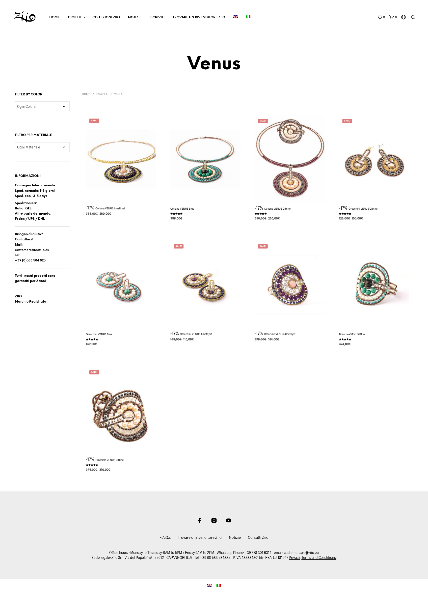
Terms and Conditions (318, 558)
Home (54, 17)
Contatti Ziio (258, 537)
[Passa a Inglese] (235, 17)
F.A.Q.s (165, 537)
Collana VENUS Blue (182, 208)
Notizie (134, 17)
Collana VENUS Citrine (277, 208)
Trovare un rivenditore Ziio (199, 17)
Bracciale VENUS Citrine (110, 459)
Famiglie (102, 94)
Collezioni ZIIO (106, 17)
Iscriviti (157, 17)
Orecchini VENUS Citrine (362, 208)
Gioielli (74, 17)
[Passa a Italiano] (218, 585)
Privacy (294, 558)
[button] (381, 17)
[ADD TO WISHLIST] (121, 194)
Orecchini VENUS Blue (99, 334)
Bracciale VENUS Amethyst (279, 334)
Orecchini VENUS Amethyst (196, 334)
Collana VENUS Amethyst (110, 208)
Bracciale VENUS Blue (352, 334)
